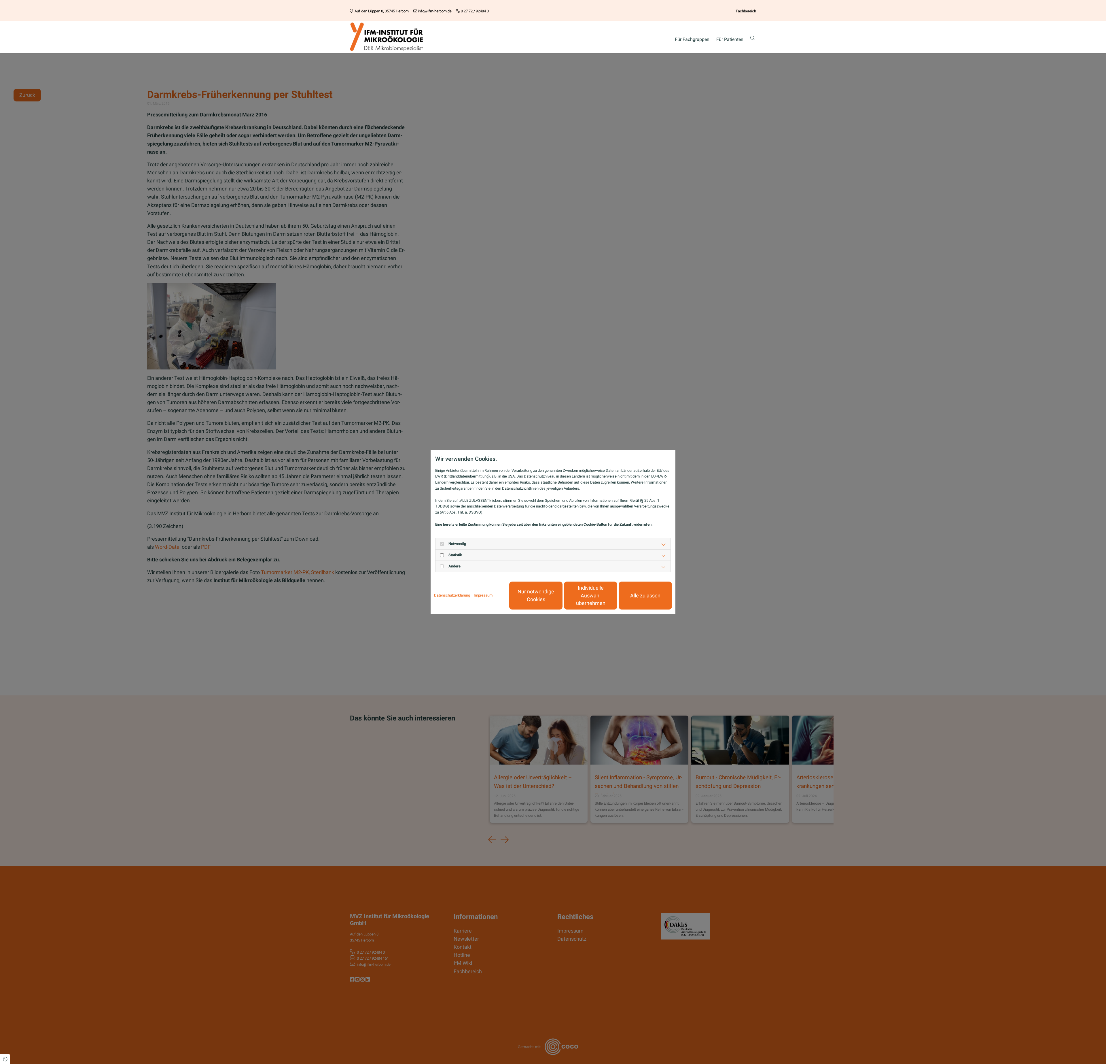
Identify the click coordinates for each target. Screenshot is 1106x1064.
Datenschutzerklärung (452, 595)
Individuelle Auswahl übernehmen (590, 595)
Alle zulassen (645, 596)
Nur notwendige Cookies (536, 595)
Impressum (483, 595)
